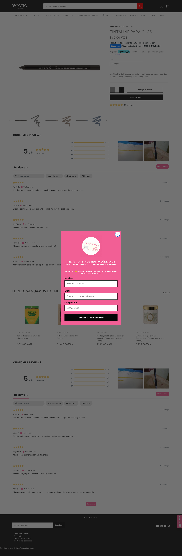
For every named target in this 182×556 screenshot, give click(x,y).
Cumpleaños (70, 302)
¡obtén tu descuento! (91, 317)
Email (67, 291)
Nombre (68, 278)
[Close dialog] (117, 234)
